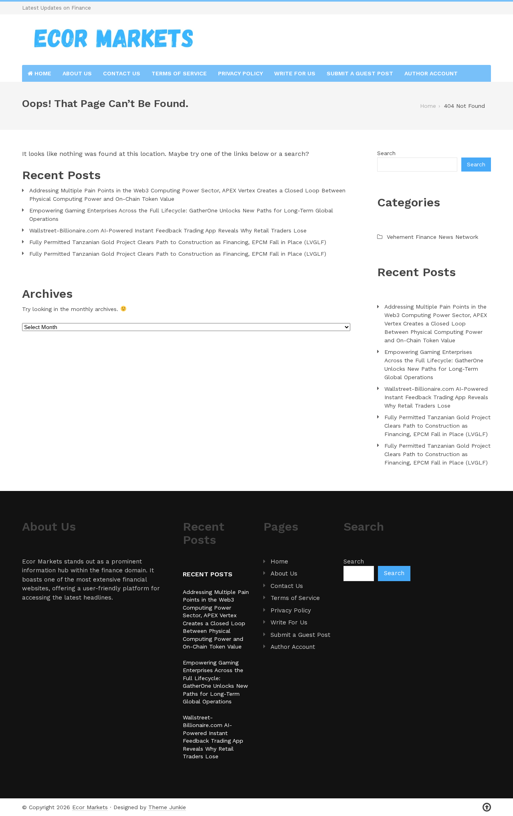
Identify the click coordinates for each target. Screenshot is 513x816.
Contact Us (121, 73)
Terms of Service (179, 73)
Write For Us (294, 73)
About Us (77, 73)
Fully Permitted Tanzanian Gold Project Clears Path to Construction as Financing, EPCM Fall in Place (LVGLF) (177, 242)
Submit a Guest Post (360, 73)
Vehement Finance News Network (432, 237)
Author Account (431, 73)
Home (42, 73)
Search (386, 153)
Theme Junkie (167, 807)
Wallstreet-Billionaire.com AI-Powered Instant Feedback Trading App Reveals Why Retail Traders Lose (168, 230)
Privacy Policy (240, 73)
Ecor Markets (90, 807)
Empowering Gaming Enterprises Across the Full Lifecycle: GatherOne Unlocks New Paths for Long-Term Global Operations (181, 214)
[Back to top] (487, 807)
